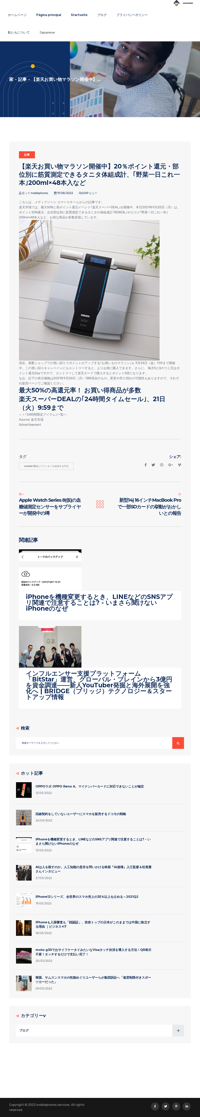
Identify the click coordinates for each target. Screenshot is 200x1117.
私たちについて (19, 32)
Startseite (79, 15)
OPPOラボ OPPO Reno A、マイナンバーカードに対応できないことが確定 (90, 786)
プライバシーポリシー (132, 15)
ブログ (102, 15)
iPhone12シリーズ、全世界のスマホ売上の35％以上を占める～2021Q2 (87, 897)
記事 (22, 79)
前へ (21, 494)
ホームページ (17, 15)
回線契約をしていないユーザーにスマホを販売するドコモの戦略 (81, 814)
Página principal (48, 15)
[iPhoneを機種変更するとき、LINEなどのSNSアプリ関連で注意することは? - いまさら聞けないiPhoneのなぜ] (50, 570)
